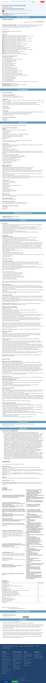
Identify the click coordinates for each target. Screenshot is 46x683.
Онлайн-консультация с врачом (6, 658)
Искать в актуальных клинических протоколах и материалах (13, 8)
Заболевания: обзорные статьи (17, 661)
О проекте (16, 646)
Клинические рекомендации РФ (17, 656)
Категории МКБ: (5, 13)
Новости (28, 1)
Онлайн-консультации (33, 2)
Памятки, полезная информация (6, 669)
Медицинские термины (16, 667)
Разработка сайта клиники (27, 665)
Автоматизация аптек (27, 660)
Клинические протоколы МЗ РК (17, 655)
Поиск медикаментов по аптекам (5, 656)
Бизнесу (25, 1)
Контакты (37, 646)
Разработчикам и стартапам (38, 656)
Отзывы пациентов (5, 665)
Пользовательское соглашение (7, 646)
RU (38, 1)
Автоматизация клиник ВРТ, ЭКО (28, 657)
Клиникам (21, 1)
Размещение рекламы (37, 655)
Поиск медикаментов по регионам (5, 654)
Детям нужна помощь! (7, 647)
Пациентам (13, 1)
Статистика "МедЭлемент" (29, 646)
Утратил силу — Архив (7, 7)
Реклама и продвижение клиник (27, 663)
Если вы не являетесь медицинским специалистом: (11, 621)
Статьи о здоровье (5, 668)
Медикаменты (15, 664)
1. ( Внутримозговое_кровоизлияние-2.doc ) (10, 613)
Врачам (17, 1)
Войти (42, 1)
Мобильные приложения (5, 673)
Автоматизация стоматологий (28, 655)
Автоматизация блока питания (28, 661)
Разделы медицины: (6, 14)
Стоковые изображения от (21, 679)
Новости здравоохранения (17, 663)
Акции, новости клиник (5, 662)
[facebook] (44, 648)
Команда (21, 646)
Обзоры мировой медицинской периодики (17, 660)
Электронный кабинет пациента (5, 671)
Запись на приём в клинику (6, 661)
